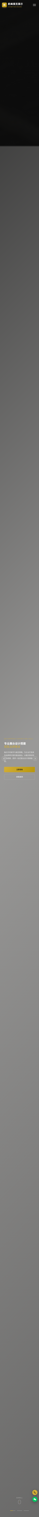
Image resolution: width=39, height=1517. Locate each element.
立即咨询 (19, 769)
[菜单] (34, 5)
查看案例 (19, 777)
